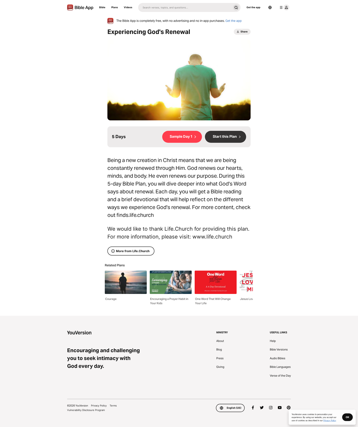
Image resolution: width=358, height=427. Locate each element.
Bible (102, 7)
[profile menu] (284, 7)
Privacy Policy (99, 405)
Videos (128, 7)
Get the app (253, 7)
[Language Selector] (270, 7)
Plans (114, 7)
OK (347, 417)
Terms (113, 405)
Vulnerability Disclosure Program (86, 410)
